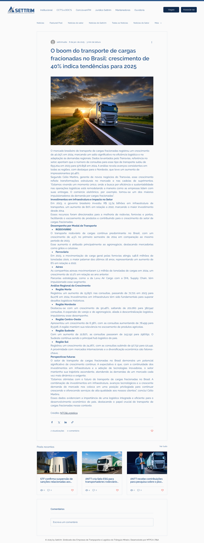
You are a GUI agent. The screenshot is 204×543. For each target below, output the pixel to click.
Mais (157, 23)
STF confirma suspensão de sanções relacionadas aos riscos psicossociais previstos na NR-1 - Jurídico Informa (56, 480)
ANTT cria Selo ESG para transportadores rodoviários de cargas (101, 480)
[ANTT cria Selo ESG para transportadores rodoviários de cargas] (102, 463)
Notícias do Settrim (97, 23)
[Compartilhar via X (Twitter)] (58, 422)
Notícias (40, 23)
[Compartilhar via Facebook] (52, 422)
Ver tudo (163, 446)
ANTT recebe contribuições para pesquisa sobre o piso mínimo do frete (146, 480)
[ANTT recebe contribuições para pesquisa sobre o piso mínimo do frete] (147, 463)
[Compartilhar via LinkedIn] (65, 422)
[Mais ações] (151, 42)
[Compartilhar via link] (72, 422)
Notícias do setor (75, 23)
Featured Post (56, 23)
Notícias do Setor (141, 23)
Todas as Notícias (120, 23)
